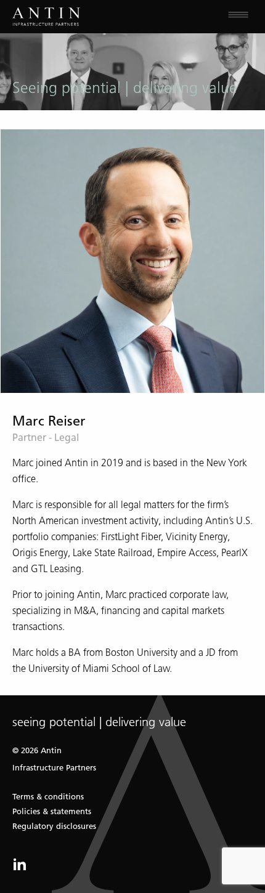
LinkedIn (19, 864)
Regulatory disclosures (54, 826)
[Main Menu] (198, 16)
